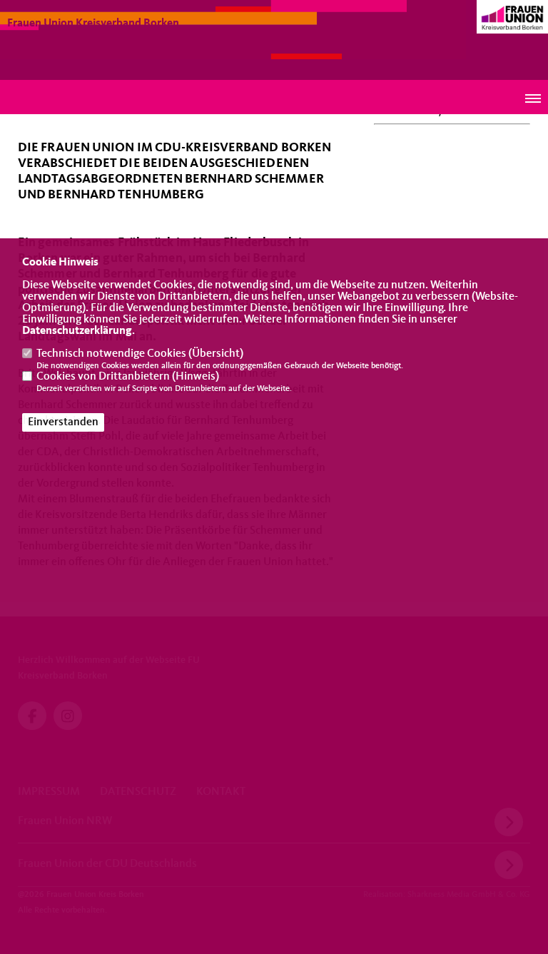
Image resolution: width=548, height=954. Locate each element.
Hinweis (195, 376)
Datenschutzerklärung (77, 331)
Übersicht (216, 354)
